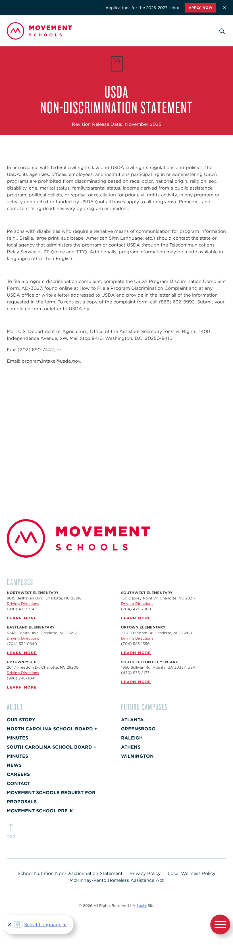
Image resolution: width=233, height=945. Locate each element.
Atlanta (132, 719)
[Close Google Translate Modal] (9, 925)
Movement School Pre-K (40, 810)
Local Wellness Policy (191, 873)
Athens (130, 747)
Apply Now (201, 7)
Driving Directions (23, 603)
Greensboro (138, 729)
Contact (18, 783)
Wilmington (137, 756)
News (14, 765)
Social (141, 905)
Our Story (21, 719)
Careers (18, 774)
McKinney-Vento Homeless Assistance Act (117, 880)
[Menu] (220, 925)
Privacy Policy (145, 873)
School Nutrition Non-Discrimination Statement (70, 873)
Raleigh (132, 738)
